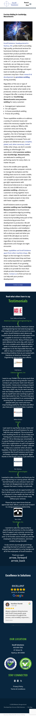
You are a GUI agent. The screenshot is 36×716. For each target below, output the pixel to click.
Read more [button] (9, 620)
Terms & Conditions (18, 689)
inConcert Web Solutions (18, 707)
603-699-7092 (18, 647)
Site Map (29, 707)
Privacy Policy (18, 686)
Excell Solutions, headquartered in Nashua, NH (16, 44)
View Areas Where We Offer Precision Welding (14, 714)
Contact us (13, 274)
